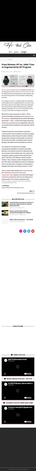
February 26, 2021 (15, 214)
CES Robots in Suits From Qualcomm (19, 403)
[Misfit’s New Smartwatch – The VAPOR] (5, 221)
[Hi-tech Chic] (18, 52)
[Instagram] (20, 231)
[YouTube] (32, 231)
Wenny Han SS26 (19, 355)
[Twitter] (28, 231)
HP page (4, 110)
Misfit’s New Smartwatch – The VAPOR (21, 219)
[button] (34, 55)
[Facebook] (24, 231)
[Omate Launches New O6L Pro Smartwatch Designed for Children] (5, 212)
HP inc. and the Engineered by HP (11, 90)
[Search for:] (18, 59)
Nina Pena (18, 71)
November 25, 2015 (8, 71)
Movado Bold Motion (25, 91)
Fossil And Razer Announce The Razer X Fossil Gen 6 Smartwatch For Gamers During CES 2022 (21, 204)
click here (16, 108)
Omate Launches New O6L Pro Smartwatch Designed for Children (20, 211)
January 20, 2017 (14, 221)
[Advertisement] (18, 21)
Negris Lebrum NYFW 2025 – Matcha (19, 379)
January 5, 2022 (14, 207)
